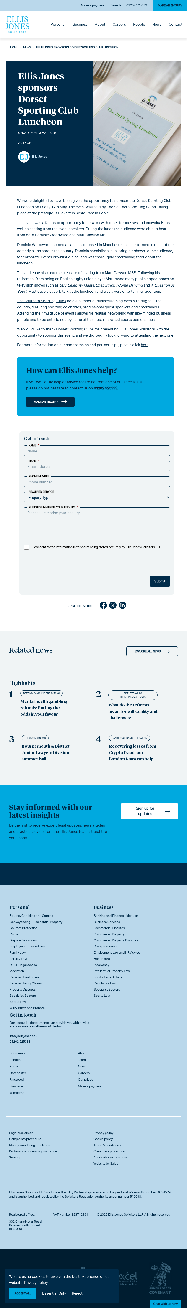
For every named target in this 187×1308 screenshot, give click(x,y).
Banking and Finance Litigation (116, 915)
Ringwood (17, 1079)
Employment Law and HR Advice (117, 952)
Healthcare (102, 958)
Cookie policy (103, 1139)
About (100, 24)
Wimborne (17, 1093)
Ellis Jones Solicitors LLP (27, 1192)
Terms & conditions (107, 1145)
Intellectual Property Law (112, 971)
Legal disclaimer (21, 1133)
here (144, 345)
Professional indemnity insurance (33, 1151)
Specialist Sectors (23, 995)
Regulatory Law (105, 983)
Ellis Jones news (35, 738)
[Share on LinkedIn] (122, 606)
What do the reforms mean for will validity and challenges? (132, 711)
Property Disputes (23, 989)
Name (34, 445)
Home (14, 47)
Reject (77, 1293)
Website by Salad (106, 1163)
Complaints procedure (25, 1139)
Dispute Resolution (23, 940)
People (139, 24)
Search (115, 5)
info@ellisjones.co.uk (24, 1036)
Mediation (17, 971)
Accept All (23, 1293)
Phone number (39, 476)
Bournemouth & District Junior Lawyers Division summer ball (46, 752)
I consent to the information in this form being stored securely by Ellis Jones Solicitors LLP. (97, 547)
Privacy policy (103, 1133)
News (156, 24)
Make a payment (93, 5)
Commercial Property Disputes (116, 940)
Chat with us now (165, 1303)
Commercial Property (109, 934)
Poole (14, 1066)
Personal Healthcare (24, 977)
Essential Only (54, 1293)
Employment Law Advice (27, 946)
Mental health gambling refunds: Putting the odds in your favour (43, 707)
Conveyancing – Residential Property (36, 922)
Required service (41, 491)
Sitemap (15, 1157)
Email (34, 460)
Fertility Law (18, 958)
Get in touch (23, 1015)
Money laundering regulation (29, 1145)
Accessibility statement (110, 1157)
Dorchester (18, 1073)
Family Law (18, 952)
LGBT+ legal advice (23, 965)
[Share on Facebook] (103, 606)
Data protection (105, 946)
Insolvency (101, 965)
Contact (175, 24)
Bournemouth (19, 1053)
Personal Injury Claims (26, 983)
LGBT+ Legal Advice (108, 977)
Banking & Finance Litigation (129, 738)
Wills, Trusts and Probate (27, 1008)
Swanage (16, 1086)
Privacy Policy (36, 1282)
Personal (58, 24)
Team (82, 1060)
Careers (119, 24)
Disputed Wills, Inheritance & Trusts (133, 695)
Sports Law (18, 1001)
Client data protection (109, 1151)
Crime (14, 934)
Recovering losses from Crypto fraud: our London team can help (132, 752)
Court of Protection (23, 928)
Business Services (107, 922)
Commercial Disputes (109, 928)
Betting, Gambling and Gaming (41, 693)
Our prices (85, 1079)
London (15, 1060)
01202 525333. (106, 388)
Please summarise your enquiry (53, 507)
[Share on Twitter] (113, 606)
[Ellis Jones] (17, 24)
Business (80, 24)
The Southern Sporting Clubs (41, 301)
